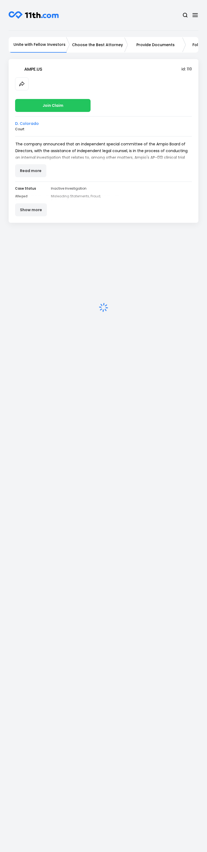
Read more (31, 170)
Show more (31, 210)
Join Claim (53, 105)
